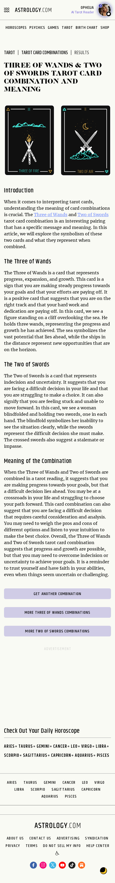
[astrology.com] (33, 9)
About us (15, 838)
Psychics (37, 27)
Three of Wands (50, 214)
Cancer (60, 746)
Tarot (67, 27)
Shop (105, 27)
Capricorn (61, 755)
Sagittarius (35, 755)
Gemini (43, 746)
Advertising (68, 838)
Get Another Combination (57, 594)
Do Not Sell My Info (62, 846)
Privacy (13, 846)
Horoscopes (16, 27)
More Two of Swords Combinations (57, 631)
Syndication (97, 838)
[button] (57, 853)
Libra (101, 746)
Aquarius (84, 755)
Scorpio (11, 755)
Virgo (86, 746)
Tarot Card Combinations (44, 53)
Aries (9, 746)
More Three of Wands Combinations (57, 612)
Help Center (98, 846)
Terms (32, 846)
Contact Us (40, 838)
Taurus (25, 746)
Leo (74, 746)
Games (53, 27)
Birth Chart (87, 27)
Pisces (103, 755)
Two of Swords (93, 214)
